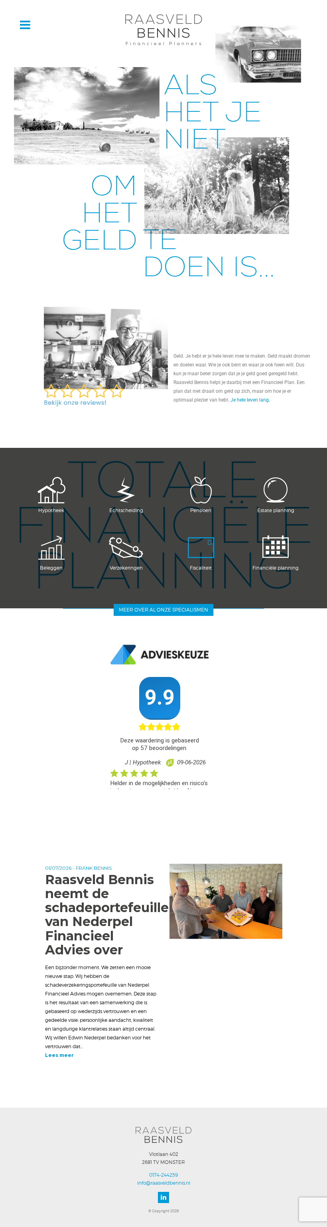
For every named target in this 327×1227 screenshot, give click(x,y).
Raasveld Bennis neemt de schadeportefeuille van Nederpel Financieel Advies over (107, 915)
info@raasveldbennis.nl (163, 1183)
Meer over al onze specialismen (163, 610)
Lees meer (59, 1055)
